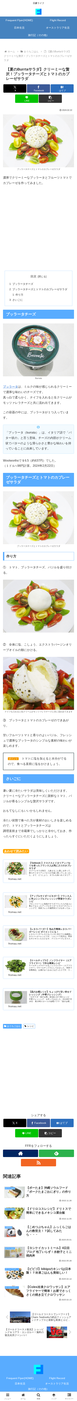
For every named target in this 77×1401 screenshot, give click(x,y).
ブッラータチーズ (22, 283)
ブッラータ (10, 386)
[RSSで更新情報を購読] (38, 1162)
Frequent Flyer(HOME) (20, 1378)
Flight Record (57, 1378)
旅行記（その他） (38, 1388)
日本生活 (20, 1383)
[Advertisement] (38, 228)
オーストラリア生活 (57, 1383)
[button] (50, 99)
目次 (33, 276)
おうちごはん (14, 1026)
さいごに (17, 299)
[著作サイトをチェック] (20, 1153)
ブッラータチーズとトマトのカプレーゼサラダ (39, 289)
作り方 (19, 294)
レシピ (30, 1026)
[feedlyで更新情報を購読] (56, 1153)
